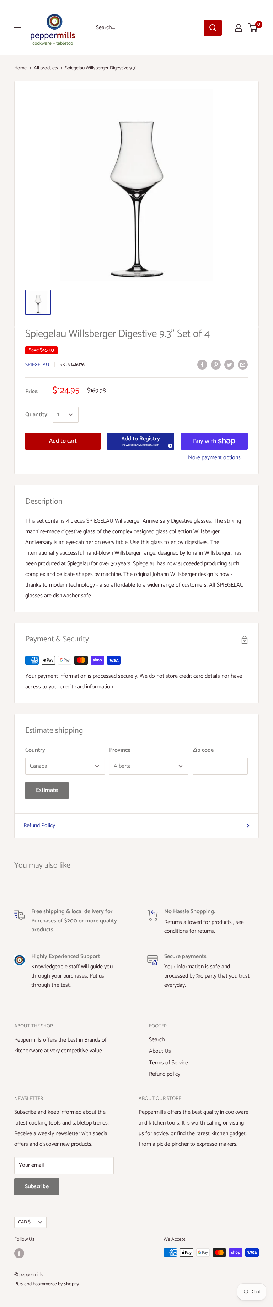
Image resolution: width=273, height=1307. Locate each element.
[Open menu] (17, 27)
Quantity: (36, 414)
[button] (141, 441)
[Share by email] (243, 364)
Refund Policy (39, 825)
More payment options (214, 457)
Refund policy (164, 1074)
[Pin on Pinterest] (216, 364)
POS (18, 1284)
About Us (160, 1051)
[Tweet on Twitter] (229, 364)
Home (20, 68)
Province (119, 750)
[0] (252, 27)
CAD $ (24, 1222)
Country (35, 750)
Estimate (47, 790)
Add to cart (63, 441)
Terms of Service (168, 1063)
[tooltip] (169, 444)
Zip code (203, 750)
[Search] (213, 28)
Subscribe (37, 1186)
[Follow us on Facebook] (19, 1253)
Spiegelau (37, 365)
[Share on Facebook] (202, 364)
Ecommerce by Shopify (56, 1284)
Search (157, 1039)
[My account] (238, 28)
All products (46, 68)
